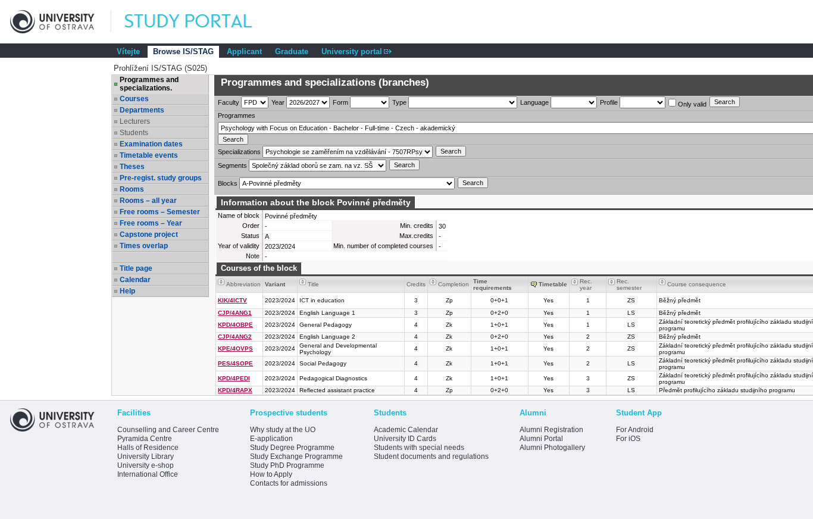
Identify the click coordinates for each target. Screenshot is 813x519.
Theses (132, 166)
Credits (416, 284)
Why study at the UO (282, 430)
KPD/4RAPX (235, 390)
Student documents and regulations (431, 456)
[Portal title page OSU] (199, 21)
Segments (232, 165)
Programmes (236, 115)
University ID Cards (405, 438)
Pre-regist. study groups (161, 178)
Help (127, 291)
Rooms (132, 189)
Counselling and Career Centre (168, 430)
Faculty (228, 102)
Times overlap (144, 246)
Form (340, 102)
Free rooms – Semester (160, 212)
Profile (609, 102)
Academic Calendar (406, 430)
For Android (634, 430)
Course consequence (696, 284)
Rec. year (586, 284)
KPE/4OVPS (235, 348)
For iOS (628, 438)
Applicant (244, 51)
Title (313, 284)
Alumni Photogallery (552, 447)
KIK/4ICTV (232, 300)
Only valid (691, 104)
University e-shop (145, 465)
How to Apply (271, 474)
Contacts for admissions (288, 483)
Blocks (227, 183)
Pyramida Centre (144, 438)
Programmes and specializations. (149, 84)
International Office (147, 474)
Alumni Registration (551, 430)
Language (534, 102)
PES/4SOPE (235, 363)
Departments (142, 110)
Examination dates (151, 144)
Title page (136, 268)
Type (399, 102)
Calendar (135, 280)
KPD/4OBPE (235, 324)
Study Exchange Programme (296, 456)
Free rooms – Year (151, 223)
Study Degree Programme (292, 447)
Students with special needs (419, 447)
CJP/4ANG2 (235, 336)
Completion (453, 284)
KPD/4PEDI (234, 378)
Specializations (239, 151)
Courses (134, 99)
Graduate (291, 51)
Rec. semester (629, 284)
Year (277, 102)
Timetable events (149, 155)
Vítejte (128, 51)
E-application (271, 438)
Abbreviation (243, 284)
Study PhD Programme (287, 465)
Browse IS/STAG (183, 51)
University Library (145, 456)
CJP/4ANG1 (235, 312)
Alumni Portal (541, 438)
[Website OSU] (60, 21)
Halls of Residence (148, 447)
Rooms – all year (148, 200)
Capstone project (149, 234)
